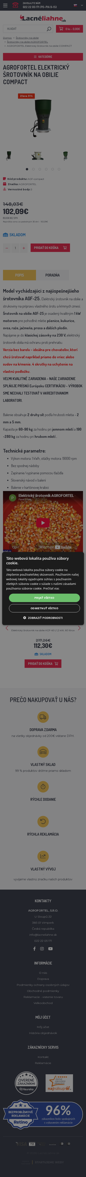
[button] (43, 617)
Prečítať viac (51, 588)
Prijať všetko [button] (44, 598)
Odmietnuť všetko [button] (44, 608)
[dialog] (43, 588)
